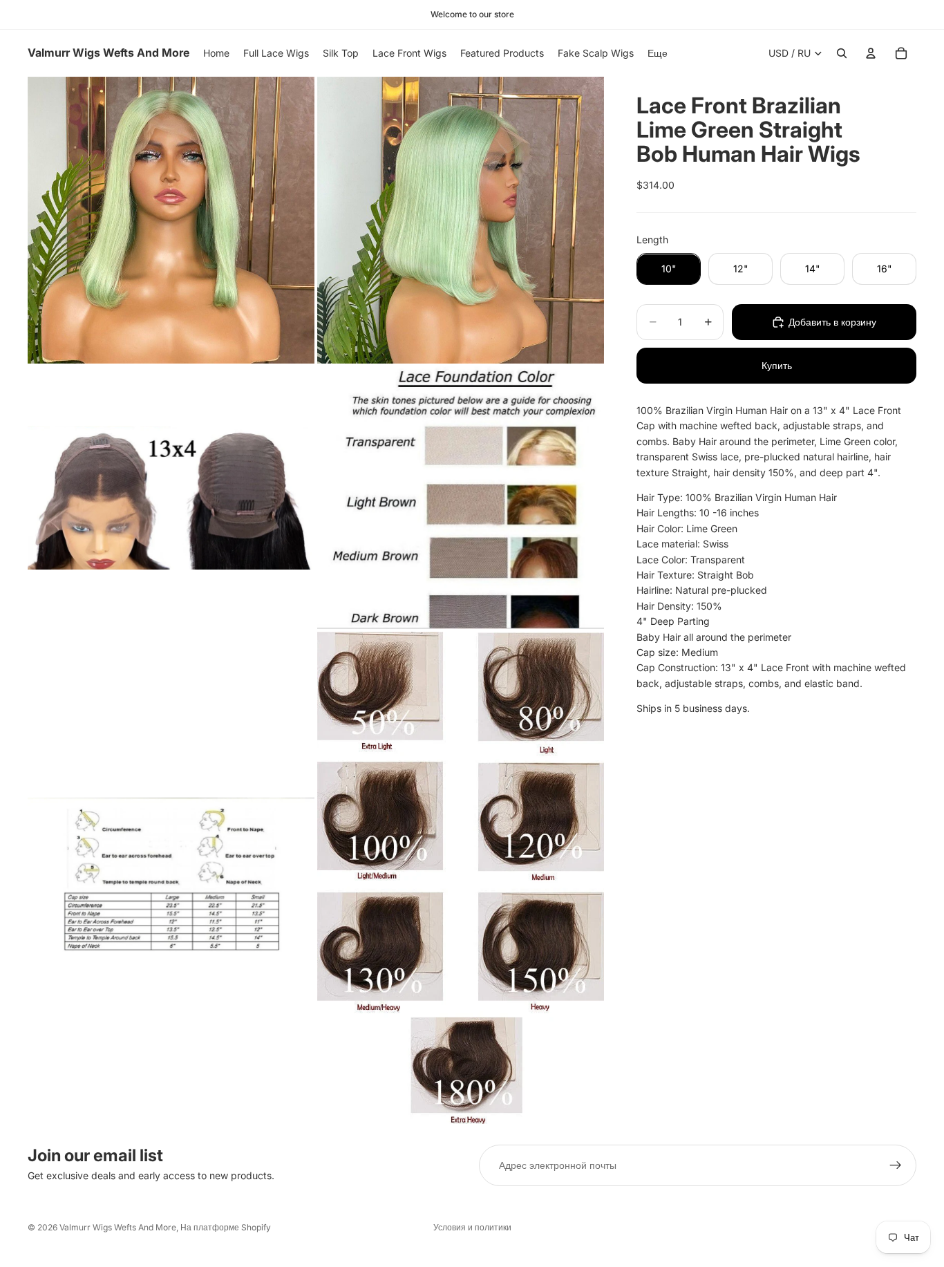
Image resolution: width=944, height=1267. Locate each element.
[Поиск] (842, 53)
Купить (777, 365)
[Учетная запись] (871, 53)
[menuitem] (657, 53)
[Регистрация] (895, 1165)
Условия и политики (472, 1227)
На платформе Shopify (225, 1227)
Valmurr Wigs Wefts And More (117, 1227)
